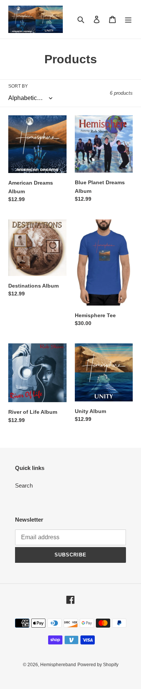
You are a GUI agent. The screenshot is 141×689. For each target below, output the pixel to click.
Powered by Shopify (97, 664)
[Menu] (128, 19)
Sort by (18, 86)
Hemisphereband (58, 664)
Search (24, 485)
